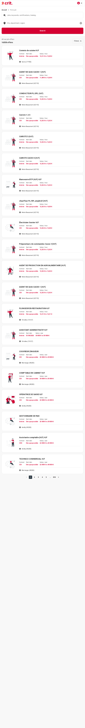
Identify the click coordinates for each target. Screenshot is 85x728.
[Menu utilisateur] (79, 3)
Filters (76, 41)
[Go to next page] (58, 477)
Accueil (4, 10)
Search (43, 31)
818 (54, 477)
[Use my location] (81, 23)
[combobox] (42, 24)
